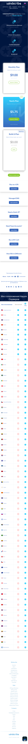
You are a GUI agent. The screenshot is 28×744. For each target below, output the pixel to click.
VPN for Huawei (14, 703)
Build (14, 149)
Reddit (14, 723)
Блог (14, 719)
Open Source (14, 680)
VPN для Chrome (14, 696)
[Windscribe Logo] (14, 3)
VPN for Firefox (14, 698)
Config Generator (14, 44)
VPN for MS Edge (14, 700)
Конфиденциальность (14, 712)
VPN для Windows (14, 688)
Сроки (14, 714)
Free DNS (14, 682)
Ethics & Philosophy (14, 673)
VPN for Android (14, 695)
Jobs (14, 718)
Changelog (14, 675)
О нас (14, 711)
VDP (14, 716)
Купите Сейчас (14, 82)
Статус (14, 678)
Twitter (14, 724)
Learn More (14, 188)
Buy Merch (14, 677)
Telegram (14, 728)
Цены (10, 6)
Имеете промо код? (14, 175)
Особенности (5, 6)
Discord (14, 726)
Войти (23, 6)
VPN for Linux (14, 691)
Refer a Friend (14, 672)
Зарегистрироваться (13, 8)
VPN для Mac (14, 689)
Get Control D (14, 202)
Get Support (14, 668)
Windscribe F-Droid (14, 705)
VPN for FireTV (13, 701)
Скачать (19, 6)
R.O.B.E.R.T (14, 54)
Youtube (14, 721)
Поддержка (14, 6)
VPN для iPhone (14, 693)
